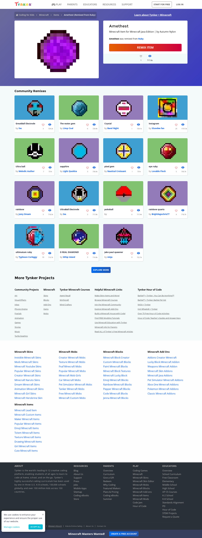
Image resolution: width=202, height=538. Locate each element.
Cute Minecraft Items (26, 450)
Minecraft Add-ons (142, 491)
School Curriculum (171, 474)
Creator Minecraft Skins (27, 375)
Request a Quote (170, 516)
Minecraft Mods (141, 498)
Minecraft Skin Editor (143, 481)
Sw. (20, 128)
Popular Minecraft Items (27, 423)
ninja (109, 257)
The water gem (67, 123)
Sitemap (78, 491)
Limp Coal (68, 128)
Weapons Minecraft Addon (162, 366)
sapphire (64, 166)
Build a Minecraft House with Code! (110, 313)
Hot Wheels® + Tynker (147, 309)
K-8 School (167, 498)
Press (76, 481)
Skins (45, 295)
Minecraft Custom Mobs (72, 398)
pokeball (108, 209)
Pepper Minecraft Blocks (116, 389)
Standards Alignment (173, 502)
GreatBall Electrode (25, 123)
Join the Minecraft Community (108, 304)
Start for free (162, 4)
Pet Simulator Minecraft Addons (165, 380)
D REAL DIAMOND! (69, 252)
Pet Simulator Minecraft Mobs (75, 384)
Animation (19, 318)
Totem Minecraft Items (27, 432)
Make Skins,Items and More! (107, 295)
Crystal (107, 123)
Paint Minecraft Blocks (115, 366)
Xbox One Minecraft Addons (163, 384)
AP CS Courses (169, 491)
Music (17, 331)
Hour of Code (139, 506)
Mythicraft (64, 300)
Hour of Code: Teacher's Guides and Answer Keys (159, 318)
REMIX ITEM (145, 47)
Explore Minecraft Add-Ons (106, 309)
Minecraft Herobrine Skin (28, 398)
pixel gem (109, 166)
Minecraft (44, 14)
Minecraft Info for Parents (106, 327)
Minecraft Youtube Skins (27, 366)
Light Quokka (70, 171)
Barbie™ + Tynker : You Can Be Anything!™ (156, 295)
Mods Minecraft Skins (26, 362)
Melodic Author (26, 171)
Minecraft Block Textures (117, 371)
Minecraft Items (141, 495)
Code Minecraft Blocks (115, 393)
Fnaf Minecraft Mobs (70, 366)
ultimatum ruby (24, 252)
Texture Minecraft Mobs (72, 362)
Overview (108, 470)
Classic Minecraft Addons (162, 393)
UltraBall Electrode (69, 209)
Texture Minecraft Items (27, 437)
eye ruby (153, 166)
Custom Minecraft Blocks (117, 362)
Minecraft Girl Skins (25, 393)
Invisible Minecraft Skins (27, 357)
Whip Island (69, 257)
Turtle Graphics (21, 336)
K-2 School (167, 495)
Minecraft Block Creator (116, 357)
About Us (78, 474)
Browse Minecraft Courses (106, 300)
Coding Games (140, 470)
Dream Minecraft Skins (27, 384)
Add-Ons (47, 304)
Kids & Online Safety (74, 526)
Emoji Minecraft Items (26, 428)
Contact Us (101, 526)
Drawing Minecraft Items (28, 441)
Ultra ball (20, 166)
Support (78, 477)
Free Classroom (170, 477)
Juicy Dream (25, 214)
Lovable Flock (159, 171)
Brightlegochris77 (160, 214)
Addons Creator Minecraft (162, 357)
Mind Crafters (66, 304)
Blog (76, 470)
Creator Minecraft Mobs (72, 357)
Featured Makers (111, 488)
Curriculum (109, 474)
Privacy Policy (55, 526)
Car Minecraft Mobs (70, 380)
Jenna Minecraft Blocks (115, 398)
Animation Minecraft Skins (29, 389)
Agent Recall (65, 295)
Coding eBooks (81, 495)
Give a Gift (108, 477)
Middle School (169, 484)
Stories (18, 327)
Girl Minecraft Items (25, 446)
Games (18, 322)
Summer (107, 498)
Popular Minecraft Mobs (72, 371)
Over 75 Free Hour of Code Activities (153, 313)
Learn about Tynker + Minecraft (153, 15)
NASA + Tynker (144, 304)
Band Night (113, 128)
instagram (154, 123)
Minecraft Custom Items (27, 414)
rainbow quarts (156, 209)
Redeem (107, 481)
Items (56, 14)
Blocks (46, 300)
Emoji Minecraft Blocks (115, 380)
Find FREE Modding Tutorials (107, 318)
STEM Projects (169, 513)
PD (163, 506)
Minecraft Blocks (141, 488)
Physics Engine (21, 309)
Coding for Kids (26, 14)
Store (76, 498)
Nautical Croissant (116, 171)
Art (16, 295)
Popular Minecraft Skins (27, 371)
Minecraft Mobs (141, 484)
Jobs (76, 484)
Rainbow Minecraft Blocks (117, 384)
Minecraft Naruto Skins (27, 380)
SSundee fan (158, 128)
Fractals (18, 313)
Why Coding (109, 484)
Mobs (46, 313)
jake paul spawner (113, 252)
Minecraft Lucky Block (115, 375)
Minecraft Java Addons (160, 375)
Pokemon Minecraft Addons (163, 389)
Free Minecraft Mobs (70, 393)
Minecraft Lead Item (25, 410)
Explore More (101, 269)
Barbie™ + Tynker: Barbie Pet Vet (152, 300)
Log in (179, 4)
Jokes (17, 304)
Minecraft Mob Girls (70, 375)
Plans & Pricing (110, 491)
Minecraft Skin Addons (160, 371)
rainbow (20, 209)
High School (168, 488)
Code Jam (137, 502)
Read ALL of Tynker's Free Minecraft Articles (114, 331)
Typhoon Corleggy (28, 257)
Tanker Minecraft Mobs (71, 389)
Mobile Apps (80, 488)
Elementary (168, 481)
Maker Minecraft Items (26, 419)
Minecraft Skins (140, 477)
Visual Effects (20, 300)
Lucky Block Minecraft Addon (164, 362)
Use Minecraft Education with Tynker (111, 322)
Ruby (140, 38)
